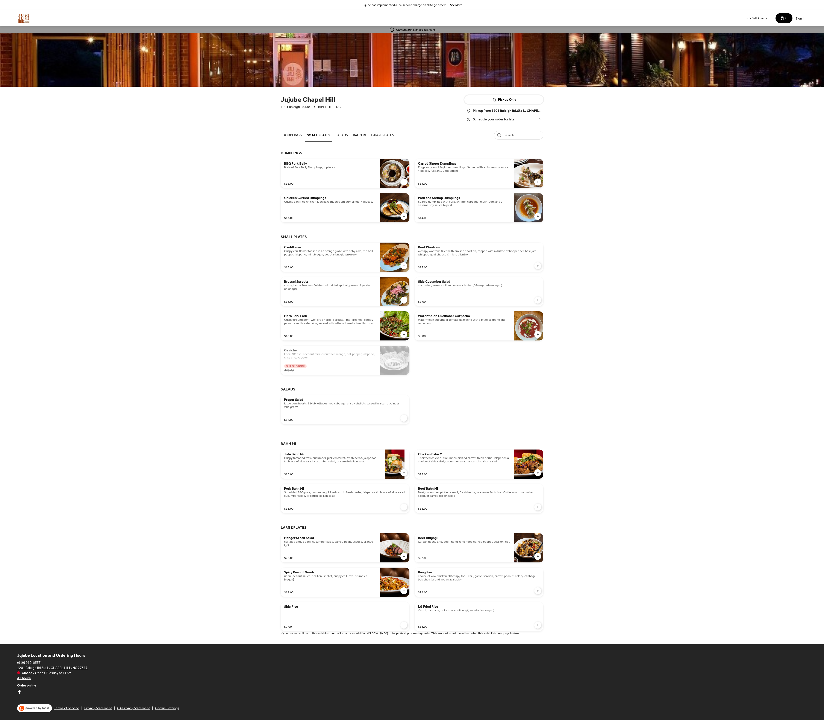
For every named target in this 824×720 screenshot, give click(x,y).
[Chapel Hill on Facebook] (19, 693)
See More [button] (456, 5)
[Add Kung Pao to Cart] (537, 590)
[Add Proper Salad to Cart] (403, 418)
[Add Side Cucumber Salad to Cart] (537, 300)
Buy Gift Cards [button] (756, 18)
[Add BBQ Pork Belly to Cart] (403, 182)
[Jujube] (24, 18)
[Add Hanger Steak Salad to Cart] (403, 556)
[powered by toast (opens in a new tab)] (34, 708)
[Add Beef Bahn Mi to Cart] (537, 507)
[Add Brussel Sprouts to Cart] (403, 300)
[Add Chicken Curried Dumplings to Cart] (403, 216)
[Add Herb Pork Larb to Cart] (403, 334)
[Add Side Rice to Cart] (403, 625)
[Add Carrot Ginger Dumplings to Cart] (537, 182)
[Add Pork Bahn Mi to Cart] (403, 507)
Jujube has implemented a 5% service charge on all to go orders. (404, 5)
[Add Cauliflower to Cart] (403, 265)
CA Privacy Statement (133, 708)
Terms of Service (66, 708)
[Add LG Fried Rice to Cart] (537, 625)
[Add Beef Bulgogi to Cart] (537, 556)
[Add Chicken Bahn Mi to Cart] (537, 472)
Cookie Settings (167, 708)
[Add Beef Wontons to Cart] (537, 265)
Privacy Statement (98, 708)
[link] (292, 135)
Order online (26, 685)
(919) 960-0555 (29, 663)
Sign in (800, 18)
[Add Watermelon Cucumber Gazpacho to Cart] (537, 334)
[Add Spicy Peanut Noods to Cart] (403, 590)
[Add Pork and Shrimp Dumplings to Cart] (537, 216)
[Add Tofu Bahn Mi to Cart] (403, 472)
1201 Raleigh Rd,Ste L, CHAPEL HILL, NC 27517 (52, 668)
